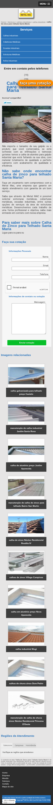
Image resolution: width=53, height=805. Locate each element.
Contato (5, 784)
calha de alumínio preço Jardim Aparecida (26, 467)
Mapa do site (7, 787)
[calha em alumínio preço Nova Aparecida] (26, 597)
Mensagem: (40, 302)
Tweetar (8, 102)
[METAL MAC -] (26, 14)
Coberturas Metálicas (11, 42)
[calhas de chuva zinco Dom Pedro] (26, 668)
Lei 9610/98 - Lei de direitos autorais (38, 764)
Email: (46, 265)
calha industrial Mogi (26, 649)
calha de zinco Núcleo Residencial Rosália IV (26, 541)
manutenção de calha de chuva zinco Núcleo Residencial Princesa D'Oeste (26, 721)
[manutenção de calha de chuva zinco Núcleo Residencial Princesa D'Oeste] (26, 703)
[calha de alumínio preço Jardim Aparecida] (26, 450)
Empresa (6, 775)
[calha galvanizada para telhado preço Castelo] (26, 376)
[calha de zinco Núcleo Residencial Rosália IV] (26, 525)
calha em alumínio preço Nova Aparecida (26, 613)
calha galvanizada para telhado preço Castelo (26, 392)
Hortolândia (31, 745)
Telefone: (44, 274)
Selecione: (7, 745)
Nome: (46, 257)
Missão (5, 778)
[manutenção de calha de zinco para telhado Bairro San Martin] (26, 488)
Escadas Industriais (11, 48)
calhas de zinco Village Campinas (26, 577)
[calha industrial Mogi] (26, 634)
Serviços (26, 29)
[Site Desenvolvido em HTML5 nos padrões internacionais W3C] (8, 802)
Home (4, 773)
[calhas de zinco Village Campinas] (26, 562)
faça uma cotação (35, 83)
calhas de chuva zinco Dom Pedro (26, 683)
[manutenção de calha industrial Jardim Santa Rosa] (26, 413)
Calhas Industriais (10, 36)
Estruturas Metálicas (11, 55)
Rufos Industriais (10, 61)
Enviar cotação (26, 342)
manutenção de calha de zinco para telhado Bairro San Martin (26, 504)
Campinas (19, 745)
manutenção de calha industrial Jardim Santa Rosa (26, 429)
